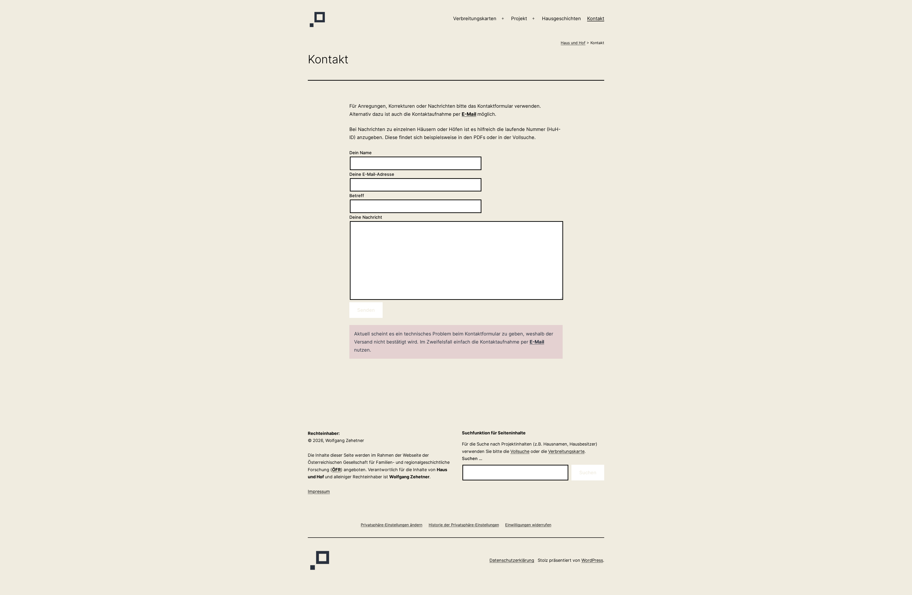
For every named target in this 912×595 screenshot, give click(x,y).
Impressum (319, 491)
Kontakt (595, 18)
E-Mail (469, 114)
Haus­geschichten (561, 18)
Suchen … (472, 458)
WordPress (592, 560)
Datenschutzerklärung (511, 560)
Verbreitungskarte (566, 451)
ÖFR (336, 469)
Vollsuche (519, 451)
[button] (391, 524)
